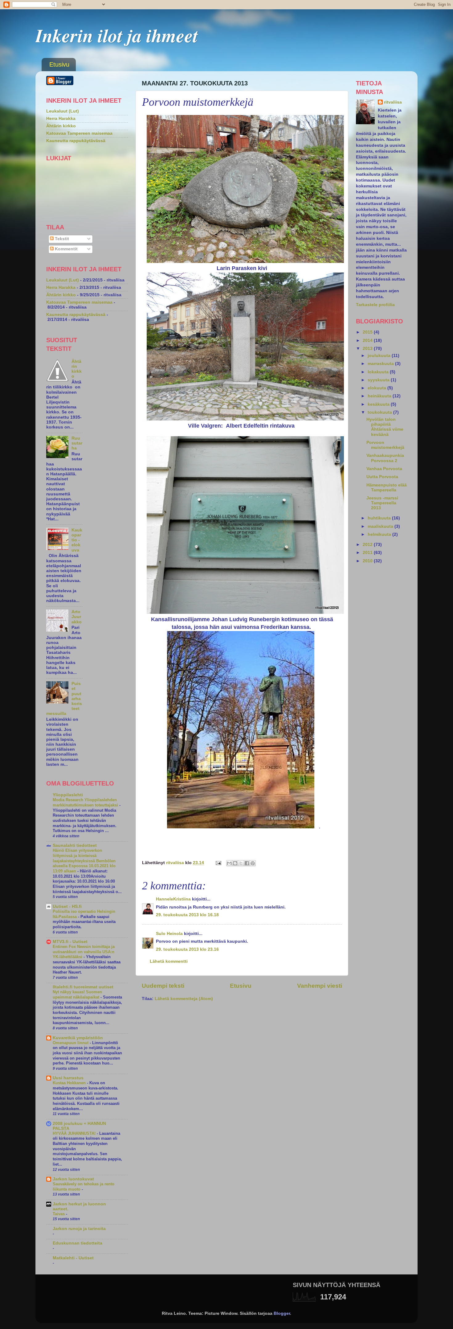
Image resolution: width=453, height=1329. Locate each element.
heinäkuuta (380, 396)
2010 (368, 561)
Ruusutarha (76, 443)
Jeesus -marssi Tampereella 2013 (382, 503)
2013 (368, 348)
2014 (368, 340)
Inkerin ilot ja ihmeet (116, 35)
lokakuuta (379, 372)
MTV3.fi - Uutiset (70, 941)
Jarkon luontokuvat (73, 1179)
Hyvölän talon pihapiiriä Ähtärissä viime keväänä (384, 427)
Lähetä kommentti (169, 961)
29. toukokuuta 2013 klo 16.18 (187, 915)
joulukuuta (380, 355)
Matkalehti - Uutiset (73, 1258)
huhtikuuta (380, 518)
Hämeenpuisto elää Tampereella (386, 487)
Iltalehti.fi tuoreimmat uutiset (83, 987)
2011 (368, 552)
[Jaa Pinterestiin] (253, 863)
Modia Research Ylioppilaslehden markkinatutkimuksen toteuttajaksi (86, 802)
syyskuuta (379, 380)
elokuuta (377, 388)
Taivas (59, 1214)
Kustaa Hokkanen (70, 1083)
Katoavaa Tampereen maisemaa (79, 133)
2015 (368, 332)
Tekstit (61, 238)
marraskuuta (381, 363)
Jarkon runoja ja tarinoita (79, 1228)
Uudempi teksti (163, 985)
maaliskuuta (381, 526)
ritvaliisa (393, 102)
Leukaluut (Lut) (62, 111)
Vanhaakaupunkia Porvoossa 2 (385, 458)
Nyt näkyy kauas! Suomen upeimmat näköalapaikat (77, 994)
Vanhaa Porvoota (384, 468)
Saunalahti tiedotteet (75, 845)
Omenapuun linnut (71, 1042)
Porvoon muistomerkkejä (385, 445)
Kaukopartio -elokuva (76, 540)
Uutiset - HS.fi (67, 906)
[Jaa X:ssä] (241, 863)
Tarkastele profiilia (375, 304)
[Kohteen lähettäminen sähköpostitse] (229, 863)
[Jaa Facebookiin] (247, 863)
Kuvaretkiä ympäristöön (78, 1038)
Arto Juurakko (76, 616)
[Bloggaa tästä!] (235, 863)
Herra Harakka (61, 118)
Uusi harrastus (68, 1078)
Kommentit (66, 249)
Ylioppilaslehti (68, 795)
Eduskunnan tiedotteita (77, 1243)
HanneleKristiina (173, 899)
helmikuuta (380, 534)
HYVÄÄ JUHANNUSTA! (75, 1133)
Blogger (282, 1313)
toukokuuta (380, 412)
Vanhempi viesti (319, 985)
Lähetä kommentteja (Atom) (184, 998)
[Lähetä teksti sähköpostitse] (218, 862)
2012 (368, 544)
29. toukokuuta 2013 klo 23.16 (187, 949)
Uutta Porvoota (382, 476)
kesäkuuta (379, 404)
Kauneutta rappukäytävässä (75, 140)
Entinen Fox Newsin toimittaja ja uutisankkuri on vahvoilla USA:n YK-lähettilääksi (84, 951)
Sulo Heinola (169, 933)
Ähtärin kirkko (61, 126)
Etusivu (59, 64)
